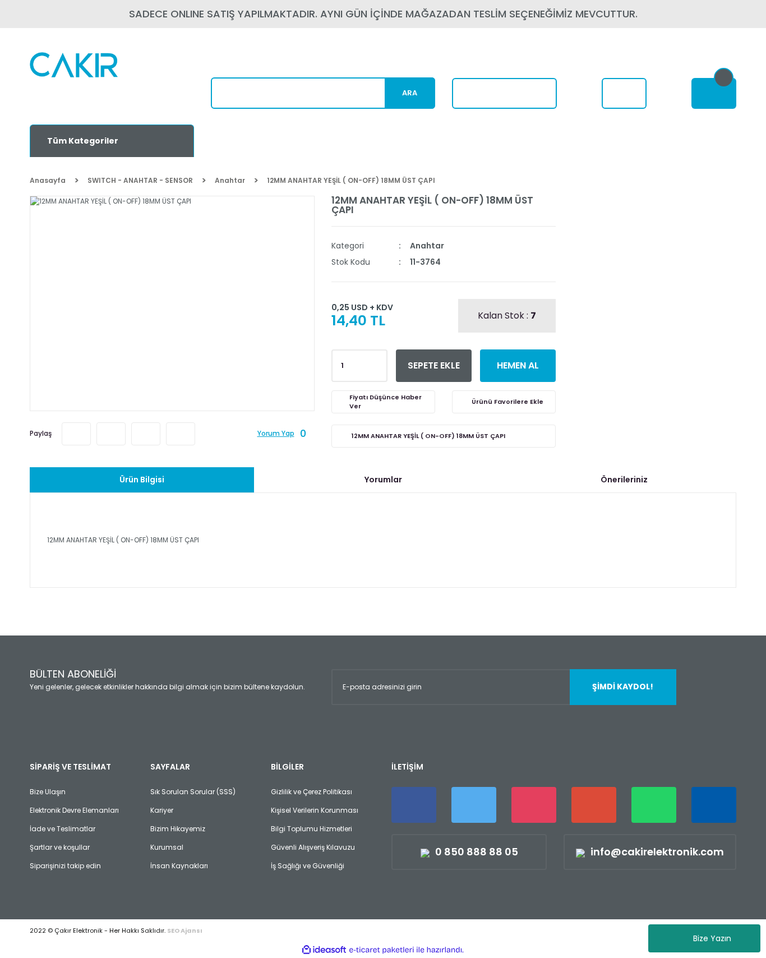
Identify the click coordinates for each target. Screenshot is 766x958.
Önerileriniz (624, 479)
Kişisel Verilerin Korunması (314, 810)
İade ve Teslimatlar (62, 828)
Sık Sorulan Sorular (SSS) (193, 791)
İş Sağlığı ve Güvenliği (307, 866)
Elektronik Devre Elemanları (74, 810)
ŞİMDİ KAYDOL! (622, 686)
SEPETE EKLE (434, 365)
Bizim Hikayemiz (177, 828)
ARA (409, 92)
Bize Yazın (712, 938)
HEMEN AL (518, 365)
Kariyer (161, 810)
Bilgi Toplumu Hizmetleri (311, 828)
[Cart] (713, 93)
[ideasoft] (324, 950)
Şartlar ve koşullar (60, 847)
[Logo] (101, 81)
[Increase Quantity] (377, 362)
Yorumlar (383, 479)
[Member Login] (624, 93)
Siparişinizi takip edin (65, 866)
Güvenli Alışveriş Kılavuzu (313, 847)
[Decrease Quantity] (377, 369)
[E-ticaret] (381, 950)
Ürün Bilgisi (141, 479)
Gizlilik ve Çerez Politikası (311, 791)
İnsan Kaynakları (179, 866)
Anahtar (427, 245)
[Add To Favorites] (504, 401)
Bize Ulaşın (48, 791)
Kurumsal (166, 847)
